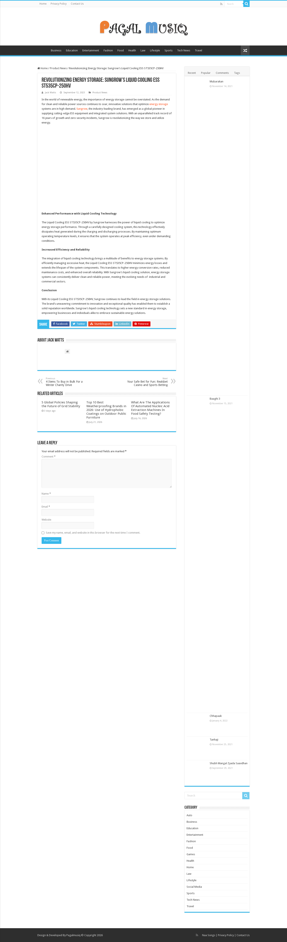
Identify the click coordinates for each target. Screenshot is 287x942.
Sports (168, 50)
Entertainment (90, 50)
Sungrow (81, 108)
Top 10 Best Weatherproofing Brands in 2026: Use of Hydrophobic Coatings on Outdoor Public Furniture (106, 409)
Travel (198, 50)
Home (42, 3)
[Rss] (221, 3)
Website (46, 519)
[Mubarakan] (197, 237)
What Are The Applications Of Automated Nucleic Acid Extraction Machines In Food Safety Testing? (150, 408)
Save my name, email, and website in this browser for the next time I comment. (93, 532)
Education (72, 50)
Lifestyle (155, 50)
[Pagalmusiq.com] (143, 26)
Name (46, 493)
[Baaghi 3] (197, 554)
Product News (58, 68)
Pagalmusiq (73, 935)
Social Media (194, 886)
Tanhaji (214, 739)
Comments (222, 72)
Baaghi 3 (215, 398)
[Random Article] (245, 50)
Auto (189, 815)
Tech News (183, 50)
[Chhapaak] (197, 724)
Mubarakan (216, 81)
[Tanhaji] (197, 748)
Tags (237, 72)
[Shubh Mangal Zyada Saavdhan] (197, 771)
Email (46, 506)
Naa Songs (208, 935)
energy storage (158, 104)
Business (56, 50)
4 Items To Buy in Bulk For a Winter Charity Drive (64, 382)
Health (132, 50)
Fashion (108, 50)
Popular (206, 72)
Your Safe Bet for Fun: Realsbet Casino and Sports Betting (147, 382)
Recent (192, 72)
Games (191, 854)
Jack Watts (50, 92)
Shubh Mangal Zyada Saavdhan (229, 763)
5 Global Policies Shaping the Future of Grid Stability (61, 404)
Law (143, 50)
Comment (48, 456)
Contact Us (77, 3)
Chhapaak (216, 715)
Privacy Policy (59, 3)
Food (120, 50)
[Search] (246, 4)
